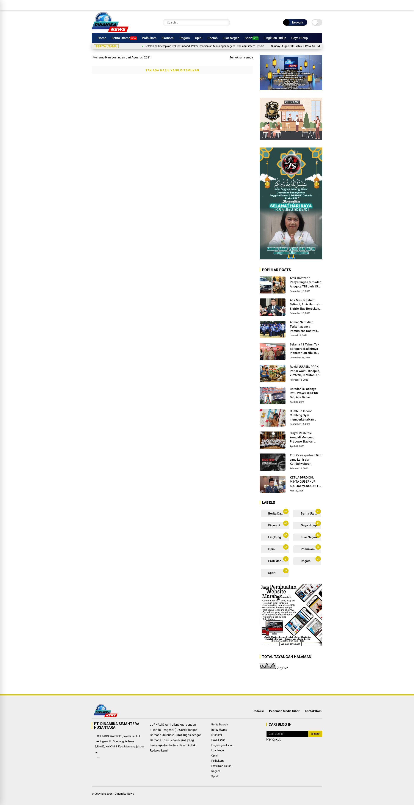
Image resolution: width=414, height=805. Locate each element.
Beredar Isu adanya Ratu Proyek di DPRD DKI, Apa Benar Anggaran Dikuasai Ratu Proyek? (304, 393)
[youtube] (314, 5)
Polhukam (149, 38)
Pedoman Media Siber (284, 711)
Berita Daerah (277, 512)
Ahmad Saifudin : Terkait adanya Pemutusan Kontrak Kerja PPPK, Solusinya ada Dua (305, 326)
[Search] (226, 22)
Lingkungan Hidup (278, 536)
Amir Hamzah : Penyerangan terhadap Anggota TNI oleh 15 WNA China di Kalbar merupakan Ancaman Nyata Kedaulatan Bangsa (305, 282)
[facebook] (294, 5)
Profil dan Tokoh (278, 560)
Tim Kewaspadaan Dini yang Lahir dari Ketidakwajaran (305, 459)
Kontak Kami (313, 711)
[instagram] (307, 5)
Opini (198, 38)
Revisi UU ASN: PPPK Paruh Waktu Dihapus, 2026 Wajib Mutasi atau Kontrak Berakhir (306, 371)
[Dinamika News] (110, 31)
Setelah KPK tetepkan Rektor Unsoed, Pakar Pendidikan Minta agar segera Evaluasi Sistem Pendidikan (191, 46)
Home (101, 38)
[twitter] (301, 5)
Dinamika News (124, 793)
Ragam (185, 38)
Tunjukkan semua (241, 57)
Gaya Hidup (299, 38)
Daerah (212, 38)
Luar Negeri (231, 38)
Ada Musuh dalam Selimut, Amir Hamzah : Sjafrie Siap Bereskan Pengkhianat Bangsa (306, 304)
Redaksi (258, 711)
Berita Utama (123, 38)
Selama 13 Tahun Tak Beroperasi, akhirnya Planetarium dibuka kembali (304, 349)
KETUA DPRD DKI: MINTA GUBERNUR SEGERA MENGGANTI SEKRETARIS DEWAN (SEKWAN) (304, 482)
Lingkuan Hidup (275, 38)
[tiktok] (320, 5)
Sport (251, 38)
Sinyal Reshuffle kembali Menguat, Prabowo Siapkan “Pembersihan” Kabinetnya (302, 437)
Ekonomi (168, 38)
